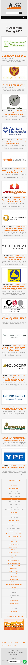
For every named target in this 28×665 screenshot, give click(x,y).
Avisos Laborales (15, 520)
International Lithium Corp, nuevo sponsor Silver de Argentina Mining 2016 (14, 55)
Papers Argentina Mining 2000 (15, 584)
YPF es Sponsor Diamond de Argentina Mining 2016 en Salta (14, 468)
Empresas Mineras (14, 547)
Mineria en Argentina (14, 571)
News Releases (15, 595)
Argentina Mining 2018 (15, 501)
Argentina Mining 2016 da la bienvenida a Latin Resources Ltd (14, 200)
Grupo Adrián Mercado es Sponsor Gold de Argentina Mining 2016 (14, 142)
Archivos (14, 485)
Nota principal (14, 579)
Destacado (14, 541)
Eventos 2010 (15, 515)
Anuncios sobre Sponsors (15, 483)
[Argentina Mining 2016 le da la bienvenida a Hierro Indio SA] (14, 101)
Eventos (15, 592)
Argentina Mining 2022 (15, 507)
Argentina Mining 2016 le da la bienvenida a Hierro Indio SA (14, 113)
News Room (22, 642)
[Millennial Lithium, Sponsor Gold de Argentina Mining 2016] (14, 246)
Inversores (14, 557)
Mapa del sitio (12, 645)
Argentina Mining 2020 (15, 504)
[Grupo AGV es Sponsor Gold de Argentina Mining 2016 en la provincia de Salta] (14, 275)
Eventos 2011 (15, 517)
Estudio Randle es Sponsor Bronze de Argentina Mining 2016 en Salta (14, 409)
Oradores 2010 (14, 581)
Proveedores (14, 600)
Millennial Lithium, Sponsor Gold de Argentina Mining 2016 (14, 258)
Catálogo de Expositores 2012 (15, 533)
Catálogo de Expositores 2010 (15, 531)
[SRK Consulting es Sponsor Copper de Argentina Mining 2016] (14, 159)
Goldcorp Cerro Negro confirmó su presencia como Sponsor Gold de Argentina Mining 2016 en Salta (14, 379)
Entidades (14, 549)
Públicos (14, 611)
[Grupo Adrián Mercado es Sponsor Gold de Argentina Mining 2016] (14, 130)
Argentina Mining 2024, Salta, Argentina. (15, 509)
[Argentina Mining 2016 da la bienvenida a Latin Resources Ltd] (14, 188)
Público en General (14, 603)
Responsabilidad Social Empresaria (14, 616)
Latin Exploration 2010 (14, 560)
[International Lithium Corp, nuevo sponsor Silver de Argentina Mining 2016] (14, 43)
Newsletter (14, 576)
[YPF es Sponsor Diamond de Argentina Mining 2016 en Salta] (14, 456)
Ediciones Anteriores (14, 544)
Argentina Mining (15, 488)
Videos (15, 608)
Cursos (14, 539)
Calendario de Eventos (14, 523)
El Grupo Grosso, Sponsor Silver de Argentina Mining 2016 (14, 84)
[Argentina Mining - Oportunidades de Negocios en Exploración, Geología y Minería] (14, 6)
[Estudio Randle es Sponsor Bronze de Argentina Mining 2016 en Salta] (14, 397)
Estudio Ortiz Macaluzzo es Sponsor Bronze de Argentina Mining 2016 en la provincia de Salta (14, 349)
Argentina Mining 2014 (15, 496)
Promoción (15, 597)
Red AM (15, 614)
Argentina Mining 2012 (15, 493)
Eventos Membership (15, 552)
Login (14, 658)
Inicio (13, 21)
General (15, 555)
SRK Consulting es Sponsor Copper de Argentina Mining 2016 (14, 171)
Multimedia (14, 573)
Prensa (23, 52)
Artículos (14, 512)
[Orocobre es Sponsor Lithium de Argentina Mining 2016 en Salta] (14, 217)
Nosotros (4, 642)
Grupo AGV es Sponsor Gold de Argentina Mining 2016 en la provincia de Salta (14, 288)
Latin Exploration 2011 (14, 563)
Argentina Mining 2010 (15, 491)
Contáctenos (15, 654)
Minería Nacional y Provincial (15, 528)
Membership (15, 568)
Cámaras (15, 525)
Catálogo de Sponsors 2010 (14, 536)
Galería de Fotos (15, 605)
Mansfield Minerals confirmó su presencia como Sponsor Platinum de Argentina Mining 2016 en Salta (14, 438)
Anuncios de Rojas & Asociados (14, 480)
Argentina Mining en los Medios (15, 589)
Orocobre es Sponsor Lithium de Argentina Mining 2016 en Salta (14, 229)
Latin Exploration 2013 (14, 565)
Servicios (16, 642)
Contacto (4, 645)
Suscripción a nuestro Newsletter (15, 652)
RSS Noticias (15, 650)
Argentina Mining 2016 (17, 52)
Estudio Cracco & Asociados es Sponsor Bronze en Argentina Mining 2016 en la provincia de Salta (14, 318)
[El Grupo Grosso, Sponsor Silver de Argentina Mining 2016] (14, 72)
